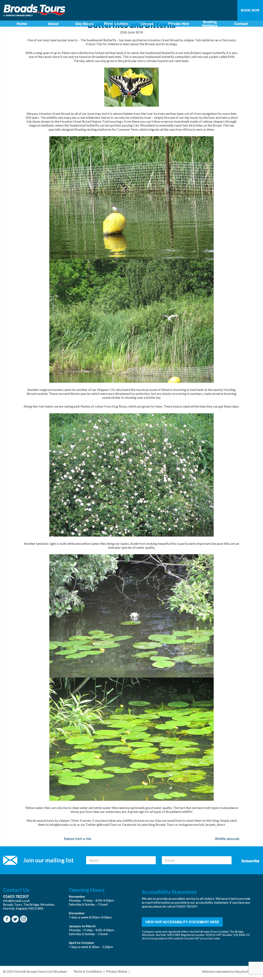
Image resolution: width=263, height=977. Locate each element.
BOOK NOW (250, 10)
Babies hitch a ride (77, 838)
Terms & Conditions (87, 971)
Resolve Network (247, 971)
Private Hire (178, 23)
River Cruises (116, 23)
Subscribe (250, 860)
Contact (241, 23)
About (53, 23)
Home (22, 23)
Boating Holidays (210, 24)
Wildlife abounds (227, 838)
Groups (147, 23)
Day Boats (84, 23)
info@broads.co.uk (16, 900)
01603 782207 (16, 896)
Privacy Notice (116, 971)
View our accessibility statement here (182, 921)
